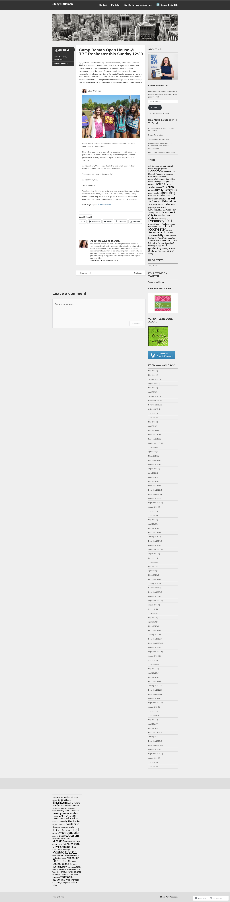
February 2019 (153, 435)
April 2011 (152, 724)
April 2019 (152, 426)
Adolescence (61, 57)
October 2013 (153, 596)
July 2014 (151, 558)
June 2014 (152, 562)
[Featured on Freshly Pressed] (161, 359)
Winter (170, 251)
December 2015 (154, 490)
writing (150, 254)
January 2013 (153, 635)
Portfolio (115, 5)
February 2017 (153, 460)
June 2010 (152, 767)
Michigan (154, 209)
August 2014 (152, 554)
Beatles (150, 169)
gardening (168, 193)
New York (158, 213)
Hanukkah (160, 196)
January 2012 (153, 686)
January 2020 (153, 396)
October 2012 (153, 647)
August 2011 (152, 707)
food (159, 193)
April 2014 (152, 571)
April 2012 (152, 673)
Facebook (151, 190)
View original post (89, 204)
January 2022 (153, 379)
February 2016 (153, 486)
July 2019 (151, 413)
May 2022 (151, 375)
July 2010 (151, 762)
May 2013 (151, 618)
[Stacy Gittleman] (115, 40)
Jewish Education (164, 201)
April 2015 (152, 524)
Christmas (167, 177)
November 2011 (154, 694)
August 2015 (152, 507)
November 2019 (154, 405)
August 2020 (152, 384)
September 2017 (154, 443)
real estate (152, 227)
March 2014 (152, 575)
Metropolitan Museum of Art (157, 207)
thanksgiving (152, 238)
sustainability (155, 235)
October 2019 (153, 409)
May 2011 (151, 720)
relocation (169, 226)
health (167, 196)
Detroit (160, 184)
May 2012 (151, 669)
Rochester (157, 229)
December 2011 (154, 690)
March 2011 (152, 728)
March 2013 (152, 626)
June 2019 (152, 418)
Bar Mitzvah (168, 166)
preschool (151, 224)
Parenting (160, 215)
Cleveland (151, 179)
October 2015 (153, 498)
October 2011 (153, 698)
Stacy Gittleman (62, 4)
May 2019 (151, 422)
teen (174, 235)
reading (172, 224)
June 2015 (152, 515)
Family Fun (170, 190)
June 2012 (152, 664)
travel (161, 240)
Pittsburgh (162, 218)
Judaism (169, 204)
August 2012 (152, 656)
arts (161, 166)
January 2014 (153, 584)
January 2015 (153, 537)
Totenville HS (153, 241)
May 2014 (151, 567)
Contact (103, 5)
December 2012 (154, 639)
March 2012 (152, 677)
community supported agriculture (160, 182)
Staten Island (156, 232)
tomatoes (168, 238)
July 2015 (151, 511)
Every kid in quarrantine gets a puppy (161, 152)
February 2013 (153, 630)
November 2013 (154, 592)
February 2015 (153, 533)
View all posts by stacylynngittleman (104, 260)
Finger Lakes (152, 193)
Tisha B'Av (161, 238)
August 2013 (152, 605)
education (167, 187)
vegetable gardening (158, 247)
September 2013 (154, 601)
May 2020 (151, 388)
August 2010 (152, 758)
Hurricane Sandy (155, 199)
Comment (136, 323)
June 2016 (152, 473)
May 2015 (151, 520)
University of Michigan (156, 243)
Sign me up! (155, 108)
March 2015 (152, 528)
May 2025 (151, 371)
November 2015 (154, 494)
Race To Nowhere (162, 224)
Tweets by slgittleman (156, 282)
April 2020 (152, 392)
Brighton (155, 171)
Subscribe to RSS (169, 5)
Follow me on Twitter (157, 274)
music (168, 210)
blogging (157, 168)
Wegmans (162, 251)
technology (168, 236)
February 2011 (153, 733)
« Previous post (85, 273)
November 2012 (154, 643)
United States (170, 240)
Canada (159, 174)
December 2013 (154, 588)
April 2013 (152, 622)
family (159, 190)
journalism (158, 204)
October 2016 (153, 464)
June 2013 (152, 613)
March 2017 (152, 456)
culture (151, 185)
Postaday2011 (160, 221)
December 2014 (154, 541)
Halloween (152, 196)
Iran (164, 199)
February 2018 (153, 439)
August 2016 (152, 469)
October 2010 (153, 750)
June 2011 (152, 715)
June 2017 (152, 447)
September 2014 (154, 550)
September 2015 (154, 503)
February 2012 (153, 681)
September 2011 (154, 703)
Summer (169, 233)
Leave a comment (61, 64)
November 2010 (154, 745)
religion (160, 227)
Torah (174, 238)
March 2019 (152, 430)
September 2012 (154, 652)
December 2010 (154, 741)
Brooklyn (166, 171)
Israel (171, 198)
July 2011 (151, 711)
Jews (150, 205)
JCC (149, 202)
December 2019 (154, 401)
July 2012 (151, 660)
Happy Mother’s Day (155, 135)
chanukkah (160, 177)
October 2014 (153, 545)
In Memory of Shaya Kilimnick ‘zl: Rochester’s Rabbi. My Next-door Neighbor (160, 146)
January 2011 (153, 737)
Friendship (58, 59)
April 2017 (152, 452)
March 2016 (152, 481)
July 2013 (151, 609)
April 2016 (152, 477)
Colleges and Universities (165, 179)
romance (169, 230)
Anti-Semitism (153, 166)
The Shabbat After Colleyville (158, 139)
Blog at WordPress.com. (169, 897)
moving (163, 210)
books (164, 169)
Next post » (138, 273)
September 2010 (154, 754)
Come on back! (158, 85)
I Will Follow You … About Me (137, 5)
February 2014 (153, 579)
